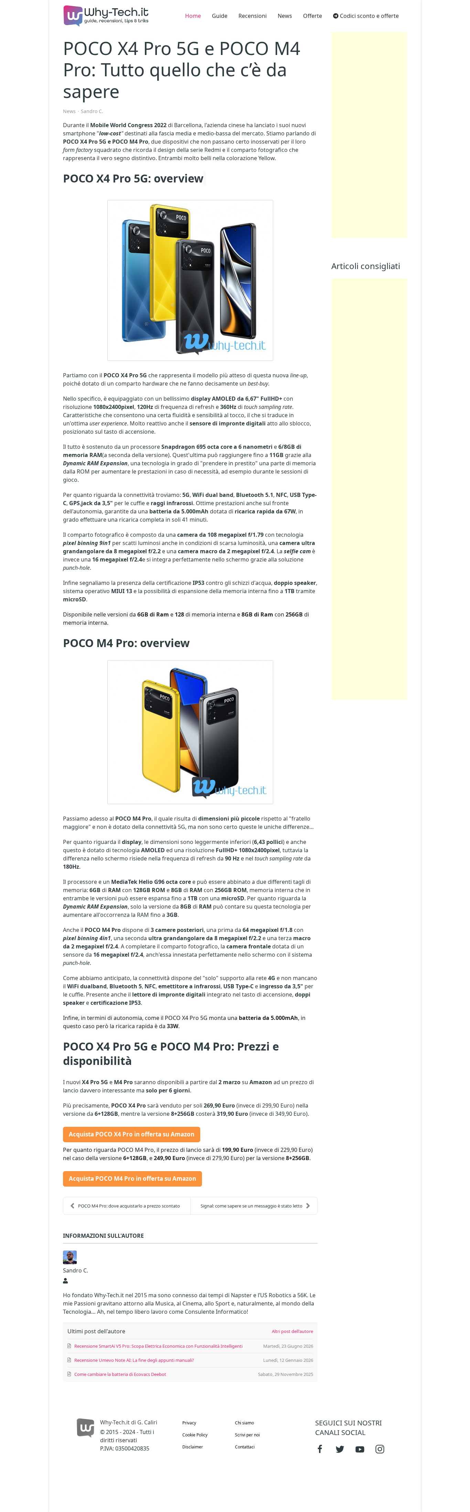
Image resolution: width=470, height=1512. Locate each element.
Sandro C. (92, 111)
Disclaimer (192, 1447)
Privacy (189, 1423)
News (69, 111)
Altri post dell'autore (292, 1331)
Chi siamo (244, 1423)
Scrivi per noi (247, 1435)
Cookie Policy (194, 1435)
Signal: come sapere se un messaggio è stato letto (251, 1206)
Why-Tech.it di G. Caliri (128, 1422)
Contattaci (245, 1447)
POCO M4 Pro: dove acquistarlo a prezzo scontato (129, 1206)
